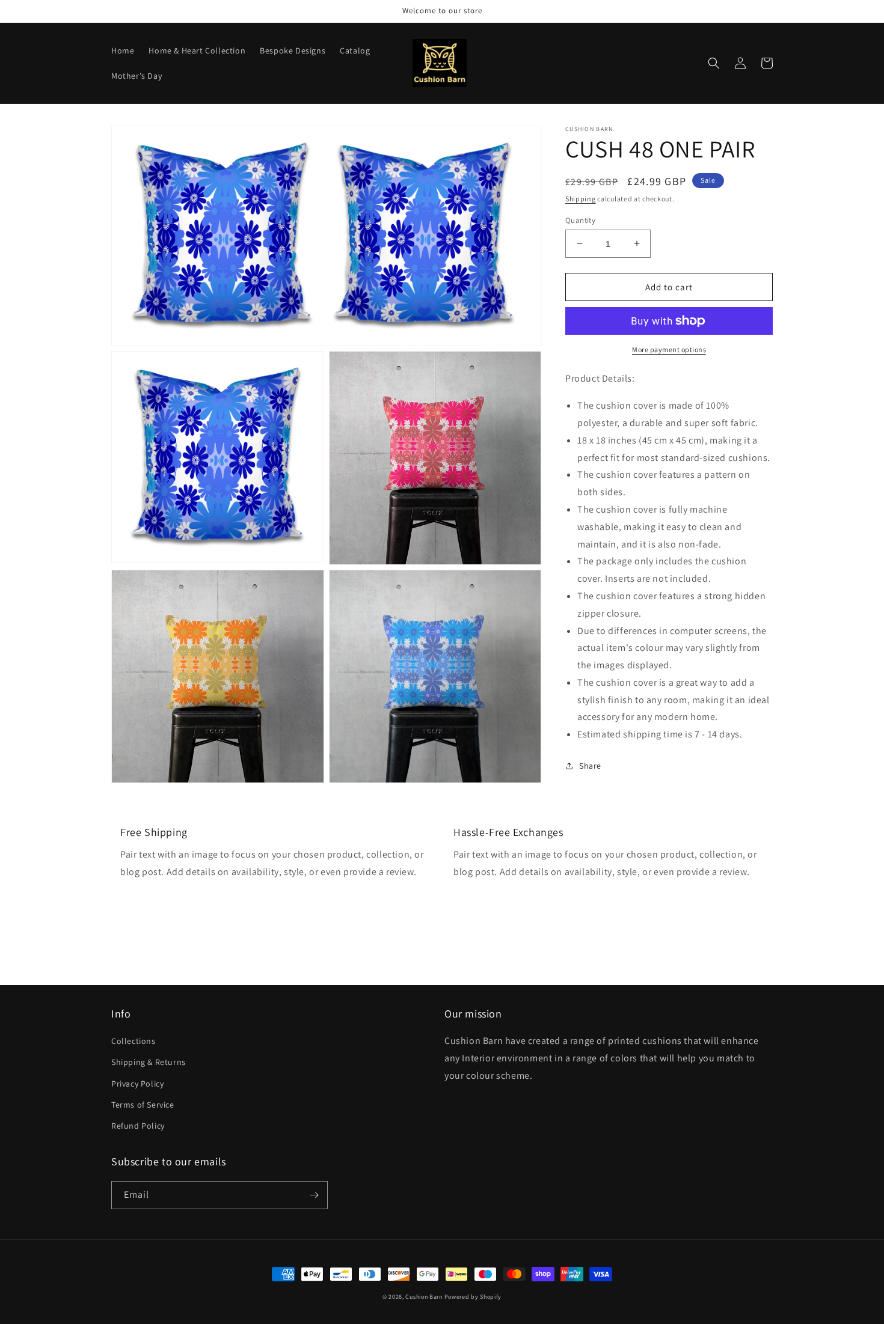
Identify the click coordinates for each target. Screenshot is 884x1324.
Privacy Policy (137, 1083)
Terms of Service (142, 1104)
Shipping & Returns (148, 1062)
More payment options (669, 349)
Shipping (580, 198)
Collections (133, 1041)
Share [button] (590, 765)
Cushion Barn (423, 1297)
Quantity (580, 220)
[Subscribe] (314, 1195)
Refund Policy (138, 1125)
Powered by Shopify (473, 1297)
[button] (714, 63)
